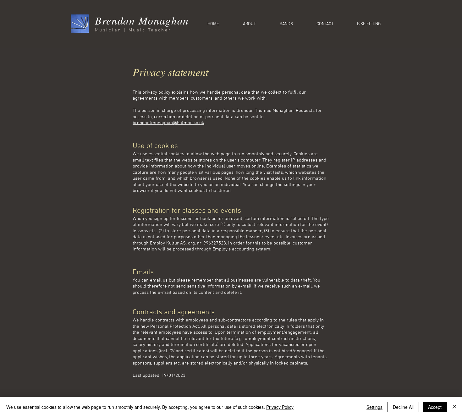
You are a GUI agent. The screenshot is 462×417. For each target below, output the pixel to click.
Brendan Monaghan (142, 20)
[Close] (454, 407)
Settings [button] (374, 407)
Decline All (403, 407)
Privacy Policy (280, 407)
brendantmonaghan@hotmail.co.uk (168, 123)
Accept (435, 407)
